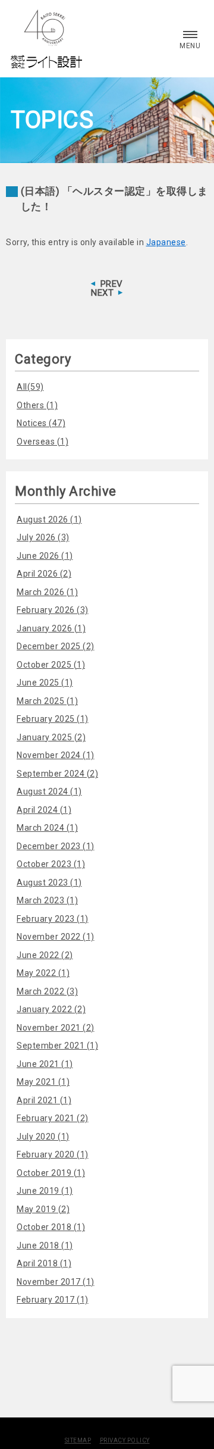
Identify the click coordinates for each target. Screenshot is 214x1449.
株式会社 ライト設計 (46, 38)
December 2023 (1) (56, 846)
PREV (111, 283)
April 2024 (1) (44, 810)
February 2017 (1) (53, 1299)
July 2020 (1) (43, 1136)
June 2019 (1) (45, 1190)
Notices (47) (41, 423)
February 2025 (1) (53, 719)
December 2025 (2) (56, 646)
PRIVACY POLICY (125, 1440)
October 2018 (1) (51, 1227)
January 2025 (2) (51, 737)
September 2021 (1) (57, 1045)
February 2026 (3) (53, 610)
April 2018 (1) (44, 1263)
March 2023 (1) (47, 900)
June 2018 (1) (45, 1245)
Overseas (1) (42, 441)
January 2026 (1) (51, 628)
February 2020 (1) (53, 1154)
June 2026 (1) (45, 556)
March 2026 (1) (47, 592)
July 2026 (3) (43, 537)
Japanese (166, 242)
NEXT (102, 292)
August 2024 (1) (49, 791)
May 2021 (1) (43, 1082)
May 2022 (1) (43, 973)
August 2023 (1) (49, 882)
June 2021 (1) (45, 1064)
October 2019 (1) (51, 1173)
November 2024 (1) (56, 755)
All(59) (30, 387)
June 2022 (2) (45, 955)
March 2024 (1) (47, 828)
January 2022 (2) (51, 1009)
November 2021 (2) (56, 1027)
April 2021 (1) (44, 1100)
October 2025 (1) (51, 664)
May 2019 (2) (43, 1209)
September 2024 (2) (57, 773)
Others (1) (37, 405)
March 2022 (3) (47, 991)
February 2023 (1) (53, 919)
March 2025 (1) (47, 701)
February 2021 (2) (53, 1118)
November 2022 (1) (56, 936)
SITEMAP (78, 1440)
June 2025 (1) (45, 682)
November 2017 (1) (56, 1282)
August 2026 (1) (49, 519)
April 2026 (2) (44, 573)
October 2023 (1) (51, 864)
